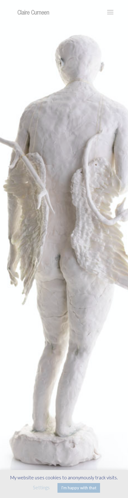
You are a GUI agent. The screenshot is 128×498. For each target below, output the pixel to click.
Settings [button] (41, 487)
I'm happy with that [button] (78, 487)
